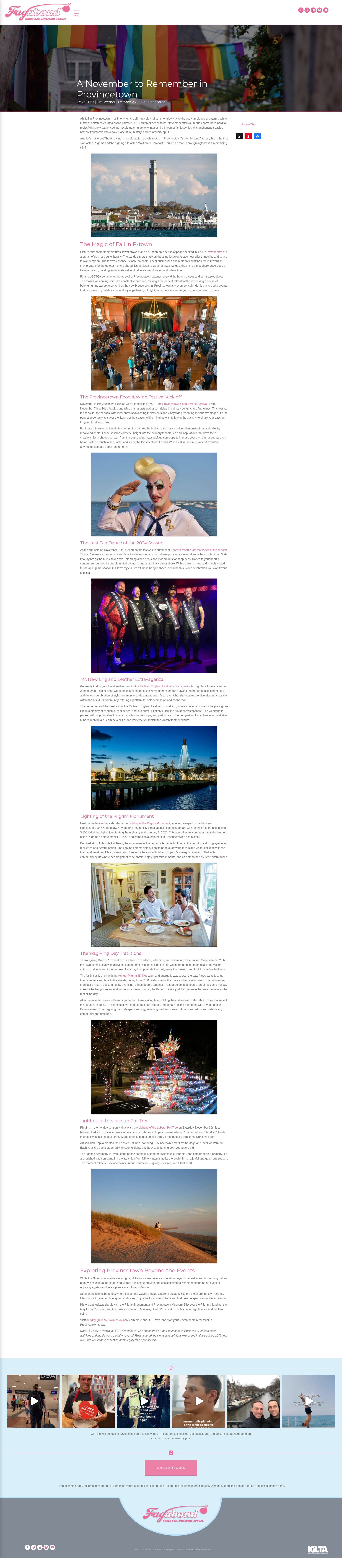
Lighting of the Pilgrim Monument (149, 823)
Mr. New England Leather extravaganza (165, 686)
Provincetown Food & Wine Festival (185, 403)
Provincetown (215, 251)
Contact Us (205, 1549)
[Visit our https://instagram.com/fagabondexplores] (313, 10)
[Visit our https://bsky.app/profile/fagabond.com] (319, 10)
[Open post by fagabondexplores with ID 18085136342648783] (88, 1401)
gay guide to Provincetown (108, 1320)
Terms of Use (191, 1549)
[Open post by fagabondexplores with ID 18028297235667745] (33, 1401)
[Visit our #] (325, 10)
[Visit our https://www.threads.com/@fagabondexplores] (307, 10)
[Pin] (248, 136)
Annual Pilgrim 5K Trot (132, 975)
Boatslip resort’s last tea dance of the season (199, 549)
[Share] (257, 136)
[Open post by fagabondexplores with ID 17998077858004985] (308, 1401)
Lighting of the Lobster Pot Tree (158, 1127)
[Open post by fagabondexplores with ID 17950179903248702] (198, 1401)
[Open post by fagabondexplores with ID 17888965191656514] (253, 1401)
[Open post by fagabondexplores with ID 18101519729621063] (143, 1401)
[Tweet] (239, 136)
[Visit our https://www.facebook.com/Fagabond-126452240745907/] (301, 10)
